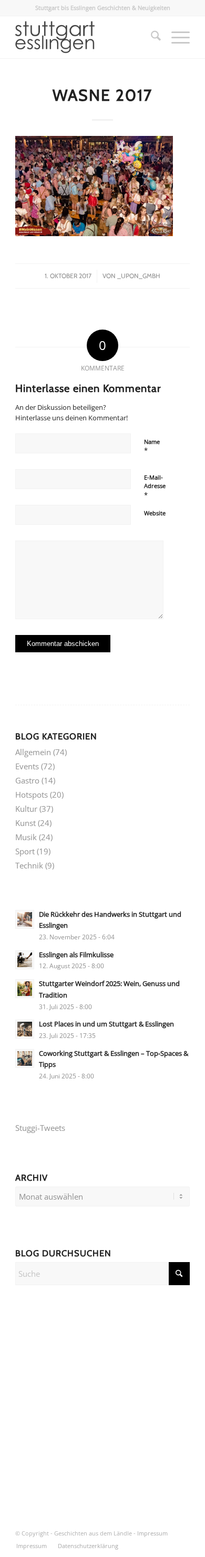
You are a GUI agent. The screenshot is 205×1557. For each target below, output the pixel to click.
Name (152, 447)
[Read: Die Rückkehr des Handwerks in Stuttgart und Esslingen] (24, 919)
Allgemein (33, 752)
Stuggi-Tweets (40, 1127)
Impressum (152, 1533)
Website (155, 513)
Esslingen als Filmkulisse (76, 954)
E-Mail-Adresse (155, 486)
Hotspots (31, 794)
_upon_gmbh (138, 276)
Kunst (25, 823)
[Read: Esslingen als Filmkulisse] (24, 959)
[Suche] (150, 37)
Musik (26, 837)
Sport (25, 851)
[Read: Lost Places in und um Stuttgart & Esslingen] (24, 1029)
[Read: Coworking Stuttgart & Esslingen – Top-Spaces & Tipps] (24, 1058)
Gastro (27, 780)
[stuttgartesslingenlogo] (85, 37)
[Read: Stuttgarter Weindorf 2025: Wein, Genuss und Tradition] (24, 988)
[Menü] (175, 37)
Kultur (26, 808)
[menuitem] (150, 37)
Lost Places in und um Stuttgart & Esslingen (106, 1024)
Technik (29, 865)
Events (27, 766)
